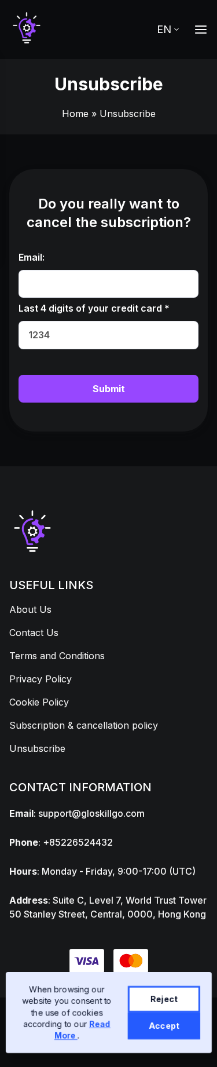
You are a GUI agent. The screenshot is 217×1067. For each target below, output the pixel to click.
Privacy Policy (40, 679)
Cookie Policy (39, 702)
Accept (163, 1026)
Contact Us (33, 632)
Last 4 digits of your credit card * (94, 308)
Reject (163, 999)
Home (75, 113)
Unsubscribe (37, 748)
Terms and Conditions (57, 656)
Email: (32, 257)
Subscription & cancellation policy (83, 725)
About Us (30, 609)
